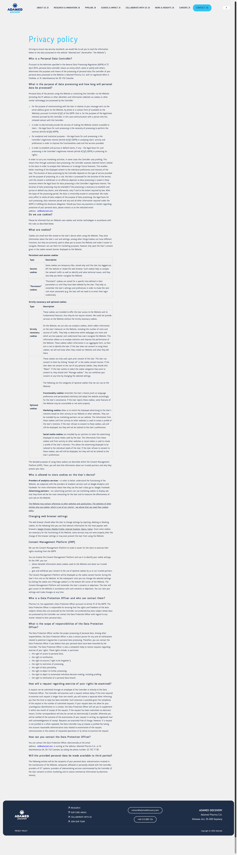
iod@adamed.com (45, 211)
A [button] (226, 8)
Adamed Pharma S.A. (211, 815)
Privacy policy (21, 831)
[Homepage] (15, 8)
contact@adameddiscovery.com (145, 810)
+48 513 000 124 (145, 819)
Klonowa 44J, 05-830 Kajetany (207, 819)
